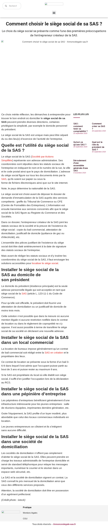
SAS (3, 179)
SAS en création (54, 352)
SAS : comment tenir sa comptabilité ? (80, 127)
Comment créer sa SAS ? (98, 126)
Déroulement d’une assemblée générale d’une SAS (80, 165)
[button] (54, 12)
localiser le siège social (45, 263)
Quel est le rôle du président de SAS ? (98, 146)
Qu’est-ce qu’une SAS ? (79, 143)
